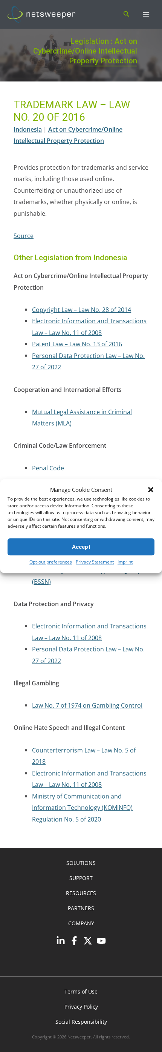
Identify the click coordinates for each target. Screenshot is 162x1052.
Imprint (125, 562)
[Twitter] (87, 940)
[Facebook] (74, 940)
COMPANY (81, 923)
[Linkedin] (60, 940)
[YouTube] (101, 940)
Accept (81, 547)
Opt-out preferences (50, 562)
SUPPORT (81, 878)
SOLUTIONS (81, 862)
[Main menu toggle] (146, 14)
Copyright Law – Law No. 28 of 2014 (81, 309)
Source (24, 235)
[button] (150, 490)
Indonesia (28, 129)
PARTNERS (81, 908)
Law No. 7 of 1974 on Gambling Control (87, 705)
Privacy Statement (95, 562)
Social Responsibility (81, 1021)
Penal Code (48, 468)
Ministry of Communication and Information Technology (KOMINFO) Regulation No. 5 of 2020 (82, 807)
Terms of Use (81, 991)
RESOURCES (81, 893)
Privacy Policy (81, 1006)
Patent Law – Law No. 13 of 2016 (77, 343)
